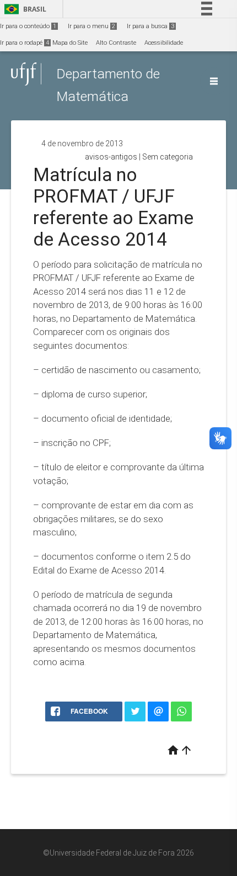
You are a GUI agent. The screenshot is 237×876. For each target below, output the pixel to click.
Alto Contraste (116, 42)
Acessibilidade (163, 42)
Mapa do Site (70, 42)
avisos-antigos (111, 156)
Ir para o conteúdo (28, 26)
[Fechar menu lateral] (214, 81)
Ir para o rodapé (24, 42)
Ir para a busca (150, 26)
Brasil (23, 9)
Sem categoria (167, 156)
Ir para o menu (91, 26)
